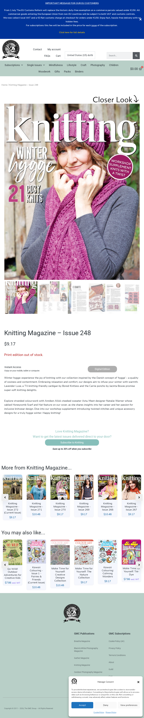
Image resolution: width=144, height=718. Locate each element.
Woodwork (44, 71)
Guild (111, 669)
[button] (138, 682)
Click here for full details (72, 32)
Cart (58, 55)
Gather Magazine (81, 658)
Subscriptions (12, 65)
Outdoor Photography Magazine (88, 672)
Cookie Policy (99, 712)
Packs (67, 71)
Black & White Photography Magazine (86, 649)
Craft (83, 65)
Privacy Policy (111, 712)
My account (54, 49)
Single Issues (34, 65)
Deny (105, 705)
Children (113, 65)
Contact (37, 49)
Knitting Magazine (82, 665)
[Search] (136, 55)
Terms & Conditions (117, 655)
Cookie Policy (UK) (116, 641)
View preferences (128, 705)
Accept (82, 705)
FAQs (47, 55)
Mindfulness (56, 65)
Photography (98, 65)
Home (4, 85)
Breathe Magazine (82, 641)
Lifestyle (71, 65)
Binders (79, 71)
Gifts (57, 71)
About (111, 662)
